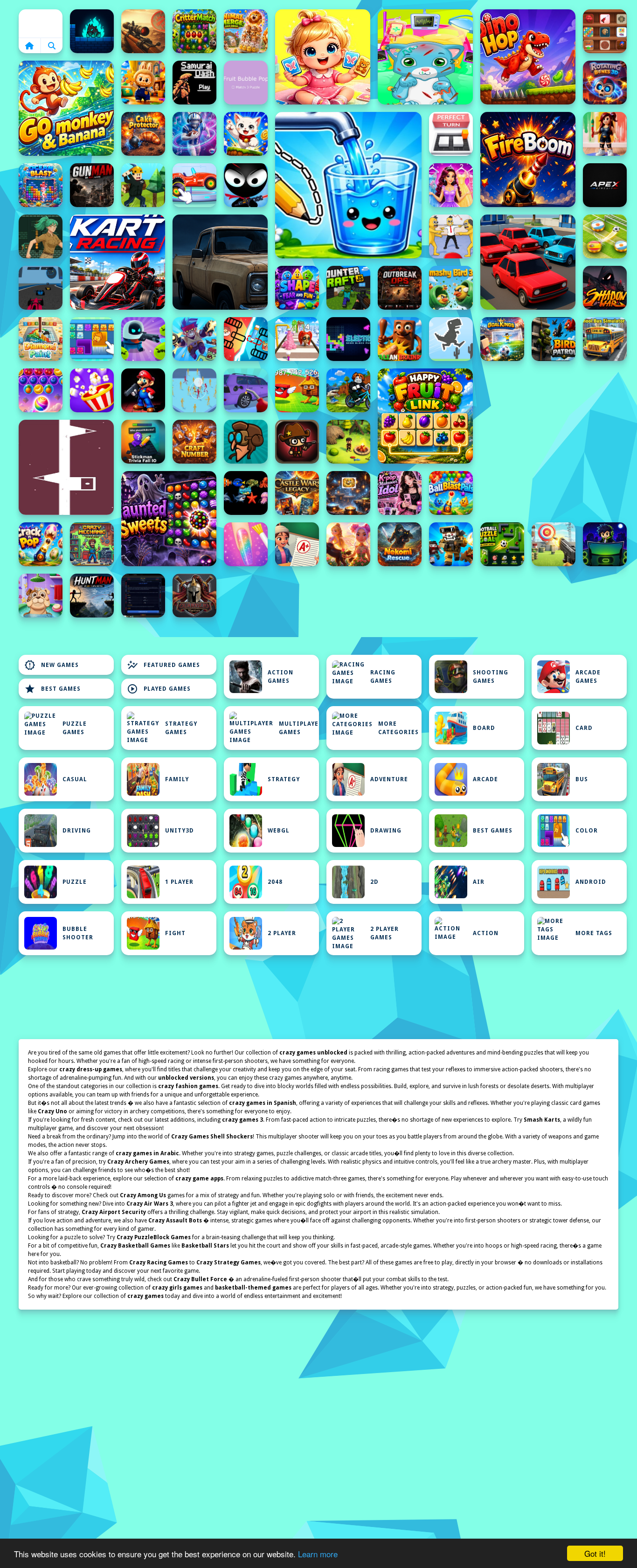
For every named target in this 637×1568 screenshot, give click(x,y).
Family (177, 779)
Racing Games (382, 676)
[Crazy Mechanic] (92, 544)
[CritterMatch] (194, 31)
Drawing (386, 830)
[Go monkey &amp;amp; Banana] (66, 108)
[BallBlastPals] (451, 493)
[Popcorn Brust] (92, 390)
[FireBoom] (527, 159)
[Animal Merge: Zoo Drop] (246, 31)
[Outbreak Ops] (400, 288)
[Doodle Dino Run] (451, 339)
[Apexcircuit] (605, 185)
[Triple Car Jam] (527, 262)
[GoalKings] (502, 339)
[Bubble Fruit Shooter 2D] (40, 390)
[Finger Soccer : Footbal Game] (605, 236)
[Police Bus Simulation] (220, 262)
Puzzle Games (74, 728)
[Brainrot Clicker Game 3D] (400, 339)
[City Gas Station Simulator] (246, 390)
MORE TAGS (593, 933)
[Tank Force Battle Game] (143, 31)
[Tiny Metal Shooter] (297, 442)
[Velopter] (246, 442)
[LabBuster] (143, 339)
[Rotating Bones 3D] (605, 82)
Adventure (389, 779)
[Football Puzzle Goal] (502, 544)
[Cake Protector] (143, 134)
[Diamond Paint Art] (40, 339)
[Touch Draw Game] (194, 134)
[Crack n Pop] (40, 544)
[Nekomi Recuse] (400, 544)
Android (590, 882)
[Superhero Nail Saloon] (246, 544)
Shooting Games (490, 676)
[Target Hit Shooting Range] (553, 544)
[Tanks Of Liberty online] (143, 595)
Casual (74, 779)
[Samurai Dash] (194, 82)
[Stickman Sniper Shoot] (246, 185)
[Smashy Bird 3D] (451, 288)
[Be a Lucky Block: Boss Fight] (297, 390)
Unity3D (179, 830)
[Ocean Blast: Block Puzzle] (40, 185)
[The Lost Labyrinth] (40, 236)
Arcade (485, 779)
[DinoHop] (527, 56)
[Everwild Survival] (348, 442)
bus (581, 779)
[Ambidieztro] (92, 31)
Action (486, 933)
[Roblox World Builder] (143, 185)
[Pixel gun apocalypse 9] (451, 544)
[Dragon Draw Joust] (246, 339)
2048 (275, 882)
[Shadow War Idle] (605, 288)
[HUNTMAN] (92, 595)
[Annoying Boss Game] (451, 236)
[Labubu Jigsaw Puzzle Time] (143, 82)
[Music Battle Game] (605, 544)
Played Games (159, 688)
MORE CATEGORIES (398, 728)
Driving (76, 830)
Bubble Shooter (77, 933)
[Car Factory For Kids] (194, 185)
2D (374, 882)
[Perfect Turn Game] (451, 134)
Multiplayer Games (299, 728)
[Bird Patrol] (553, 339)
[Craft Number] (194, 442)
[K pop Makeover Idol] (400, 493)
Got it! (595, 1553)
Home (40, 23)
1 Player (179, 882)
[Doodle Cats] (246, 134)
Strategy (284, 779)
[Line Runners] (66, 467)
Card (584, 728)
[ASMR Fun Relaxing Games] (605, 31)
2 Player (282, 933)
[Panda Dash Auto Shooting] (194, 339)
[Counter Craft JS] (348, 288)
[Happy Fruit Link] (425, 416)
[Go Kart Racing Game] (117, 262)
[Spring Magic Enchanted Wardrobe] (348, 544)
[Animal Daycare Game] (40, 595)
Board (484, 728)
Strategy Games (181, 728)
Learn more (318, 1554)
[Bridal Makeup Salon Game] (451, 185)
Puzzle (74, 882)
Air (479, 882)
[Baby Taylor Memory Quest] (322, 56)
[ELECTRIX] (348, 339)
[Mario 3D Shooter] (143, 390)
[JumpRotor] (348, 493)
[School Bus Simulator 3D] (605, 339)
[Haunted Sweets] (168, 518)
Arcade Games (588, 676)
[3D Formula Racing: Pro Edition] (40, 288)
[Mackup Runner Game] (297, 339)
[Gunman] (92, 185)
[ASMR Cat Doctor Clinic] (425, 56)
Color (586, 830)
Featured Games (163, 665)
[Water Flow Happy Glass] (348, 185)
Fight (175, 933)
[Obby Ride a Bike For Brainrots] (348, 390)
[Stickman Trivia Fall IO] (143, 442)
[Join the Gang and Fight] (194, 390)
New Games (51, 665)
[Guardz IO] (194, 595)
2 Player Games (384, 933)
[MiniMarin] (246, 493)
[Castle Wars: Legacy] (297, 493)
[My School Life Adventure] (297, 544)
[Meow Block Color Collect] (92, 339)
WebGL (279, 830)
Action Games (280, 676)
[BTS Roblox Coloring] (605, 134)
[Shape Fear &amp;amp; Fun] (297, 288)
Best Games (52, 688)
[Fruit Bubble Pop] (246, 82)
